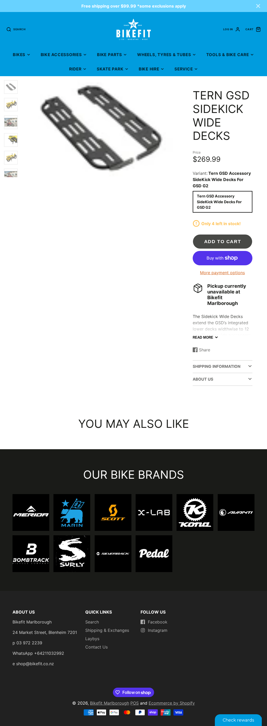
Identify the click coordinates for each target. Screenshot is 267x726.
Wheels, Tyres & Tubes (164, 54)
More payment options (222, 272)
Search (92, 622)
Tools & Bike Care (227, 54)
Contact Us (96, 647)
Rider (75, 69)
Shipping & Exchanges (107, 630)
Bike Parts (109, 54)
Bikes (19, 54)
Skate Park (110, 69)
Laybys (92, 638)
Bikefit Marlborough (109, 703)
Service (183, 69)
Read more (203, 337)
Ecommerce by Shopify (172, 703)
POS (134, 703)
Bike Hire (149, 69)
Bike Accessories (61, 54)
